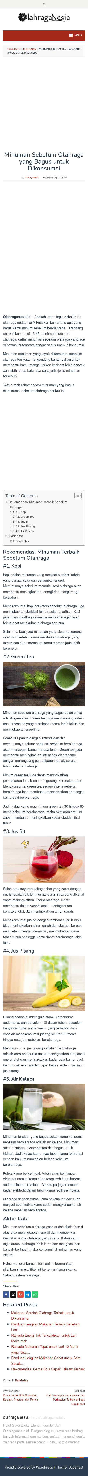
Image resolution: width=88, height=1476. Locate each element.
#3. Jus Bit (22, 521)
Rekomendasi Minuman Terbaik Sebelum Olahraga (38, 504)
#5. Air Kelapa (25, 531)
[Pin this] (20, 1294)
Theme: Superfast (69, 1467)
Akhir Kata (16, 535)
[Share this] (6, 1294)
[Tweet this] (13, 1294)
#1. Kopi (21, 512)
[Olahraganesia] (44, 16)
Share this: (23, 541)
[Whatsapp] (35, 1294)
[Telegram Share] (28, 1294)
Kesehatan (21, 1380)
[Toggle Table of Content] (76, 495)
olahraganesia (15, 1417)
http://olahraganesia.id (48, 1417)
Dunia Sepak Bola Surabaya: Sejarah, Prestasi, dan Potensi (21, 1395)
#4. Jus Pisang (25, 526)
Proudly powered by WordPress (29, 1467)
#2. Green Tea (25, 516)
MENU (78, 35)
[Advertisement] (44, 105)
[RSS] (44, 4)
